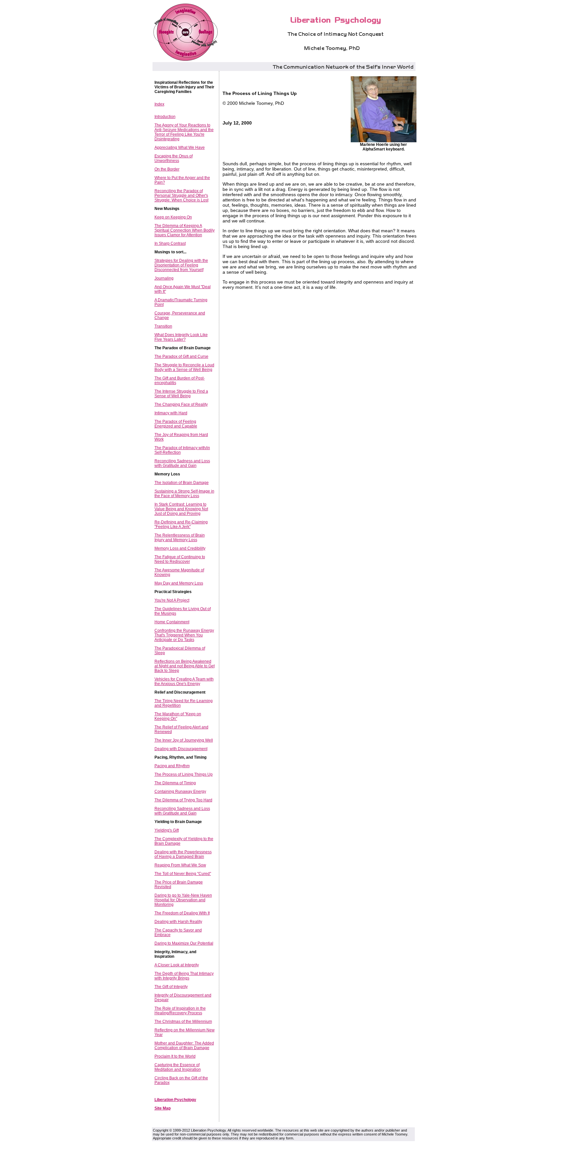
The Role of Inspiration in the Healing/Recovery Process (180, 1010)
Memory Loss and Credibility (179, 548)
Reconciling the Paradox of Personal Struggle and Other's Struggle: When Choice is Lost (181, 195)
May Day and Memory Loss (178, 583)
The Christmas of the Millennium (183, 1021)
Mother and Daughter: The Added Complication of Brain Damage (184, 1045)
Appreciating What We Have (179, 147)
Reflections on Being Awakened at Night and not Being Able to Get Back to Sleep (184, 666)
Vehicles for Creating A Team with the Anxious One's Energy (184, 681)
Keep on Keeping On (173, 217)
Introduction (165, 116)
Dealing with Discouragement (180, 749)
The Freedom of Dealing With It (182, 913)
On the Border (166, 169)
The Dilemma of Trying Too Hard (183, 800)
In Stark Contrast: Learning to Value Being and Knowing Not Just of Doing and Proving (181, 509)
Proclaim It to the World (175, 1056)
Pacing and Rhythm (172, 766)
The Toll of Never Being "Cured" (182, 873)
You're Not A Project (171, 600)
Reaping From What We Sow (180, 865)
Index (159, 104)
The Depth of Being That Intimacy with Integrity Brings (184, 975)
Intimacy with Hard (170, 413)
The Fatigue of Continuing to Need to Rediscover (179, 559)
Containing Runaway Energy (180, 791)
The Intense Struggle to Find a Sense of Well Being (181, 393)
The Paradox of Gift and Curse (181, 356)
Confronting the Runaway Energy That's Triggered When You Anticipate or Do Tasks (184, 635)
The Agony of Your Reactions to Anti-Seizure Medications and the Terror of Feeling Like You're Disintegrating (184, 132)
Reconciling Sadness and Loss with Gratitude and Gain (182, 463)
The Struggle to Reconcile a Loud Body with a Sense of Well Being (184, 367)
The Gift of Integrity (171, 986)
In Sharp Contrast (170, 243)
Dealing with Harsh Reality (178, 921)
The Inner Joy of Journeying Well (183, 740)
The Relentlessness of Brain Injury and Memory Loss (179, 537)
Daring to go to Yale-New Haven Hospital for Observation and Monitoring (183, 900)
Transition (163, 326)
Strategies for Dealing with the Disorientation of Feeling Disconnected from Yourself (181, 265)
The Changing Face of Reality (181, 404)
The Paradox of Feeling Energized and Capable (175, 423)
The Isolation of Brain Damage (181, 482)
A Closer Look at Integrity (176, 965)
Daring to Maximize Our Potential (183, 943)
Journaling (164, 278)
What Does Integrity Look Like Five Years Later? (181, 337)
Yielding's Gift (166, 830)
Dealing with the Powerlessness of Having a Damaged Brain (183, 854)
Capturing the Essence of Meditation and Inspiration (177, 1067)
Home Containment (171, 622)
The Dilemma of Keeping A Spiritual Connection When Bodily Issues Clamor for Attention (184, 230)
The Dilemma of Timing (175, 783)
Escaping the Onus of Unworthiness (173, 158)
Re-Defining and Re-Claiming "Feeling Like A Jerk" (181, 524)
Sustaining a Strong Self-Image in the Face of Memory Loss (184, 493)
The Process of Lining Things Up (183, 774)
